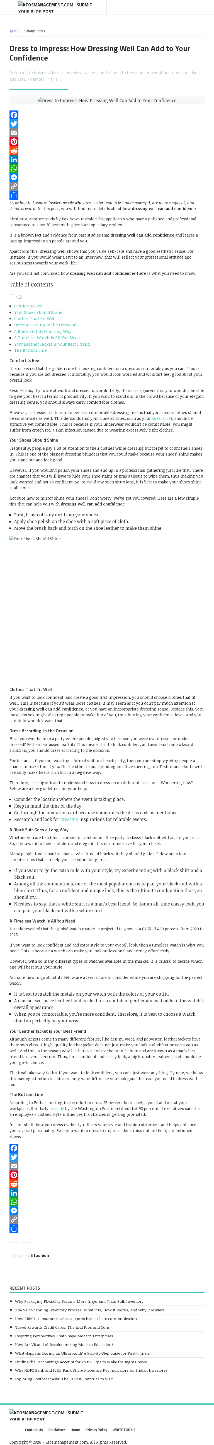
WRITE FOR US (124, 1429)
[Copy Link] (107, 186)
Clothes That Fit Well (35, 318)
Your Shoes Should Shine (38, 312)
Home (75, 1429)
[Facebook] (107, 114)
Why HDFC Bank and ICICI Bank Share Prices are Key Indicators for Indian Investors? (91, 1370)
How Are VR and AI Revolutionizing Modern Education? (64, 1344)
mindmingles (34, 30)
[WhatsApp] (107, 168)
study (59, 1108)
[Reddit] (107, 150)
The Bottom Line (30, 350)
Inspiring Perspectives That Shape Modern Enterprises (64, 1335)
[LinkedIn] (107, 159)
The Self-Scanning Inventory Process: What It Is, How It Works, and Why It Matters (90, 1309)
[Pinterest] (107, 141)
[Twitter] (107, 123)
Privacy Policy (96, 1429)
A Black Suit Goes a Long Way (43, 331)
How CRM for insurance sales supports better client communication (76, 1318)
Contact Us (34, 1429)
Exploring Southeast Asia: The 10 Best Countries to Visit (64, 1378)
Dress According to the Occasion (45, 324)
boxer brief (162, 418)
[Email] (107, 132)
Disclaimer (56, 1429)
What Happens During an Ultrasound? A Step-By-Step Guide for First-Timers (82, 1353)
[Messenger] (107, 177)
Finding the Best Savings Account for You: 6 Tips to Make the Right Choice (81, 1361)
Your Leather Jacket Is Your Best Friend (52, 344)
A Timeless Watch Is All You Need (47, 337)
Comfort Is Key (28, 306)
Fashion (41, 1255)
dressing (69, 819)
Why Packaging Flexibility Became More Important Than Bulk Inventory (79, 1301)
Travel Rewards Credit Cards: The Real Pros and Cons (62, 1327)
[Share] (107, 195)
